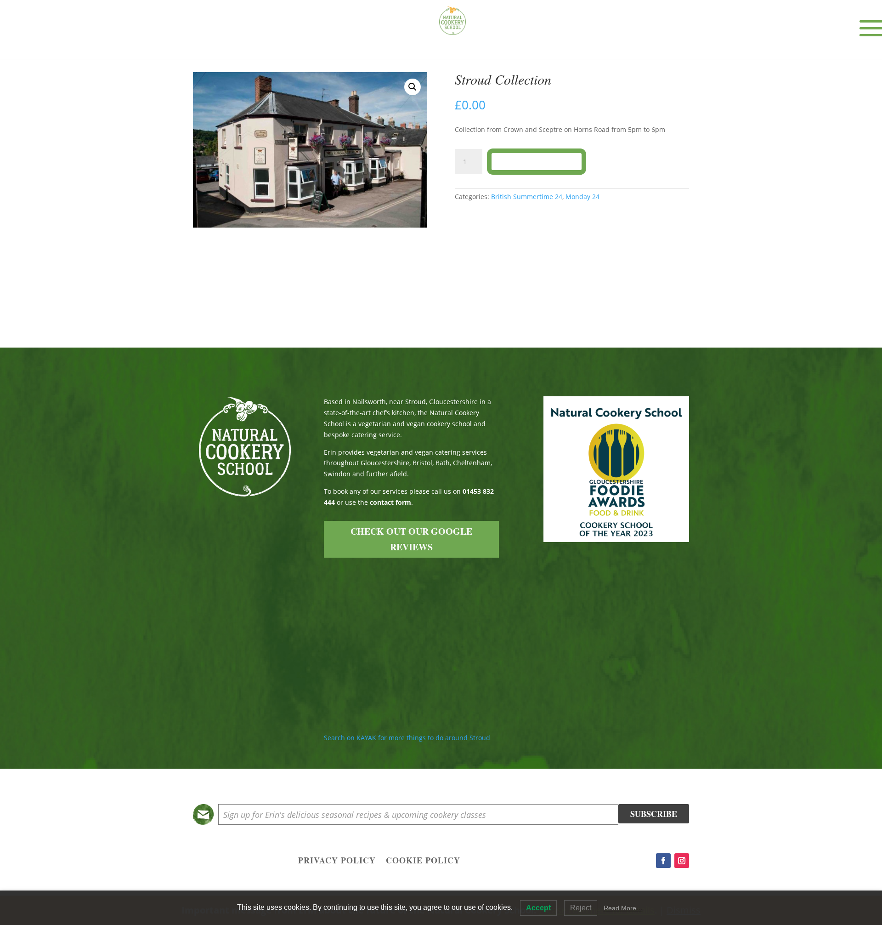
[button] (412, 87)
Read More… (623, 908)
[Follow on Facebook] (663, 860)
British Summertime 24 (526, 196)
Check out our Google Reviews (411, 539)
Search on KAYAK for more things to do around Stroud (407, 737)
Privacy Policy (337, 861)
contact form (390, 502)
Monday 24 (582, 196)
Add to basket (536, 161)
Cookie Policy (423, 861)
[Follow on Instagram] (681, 860)
